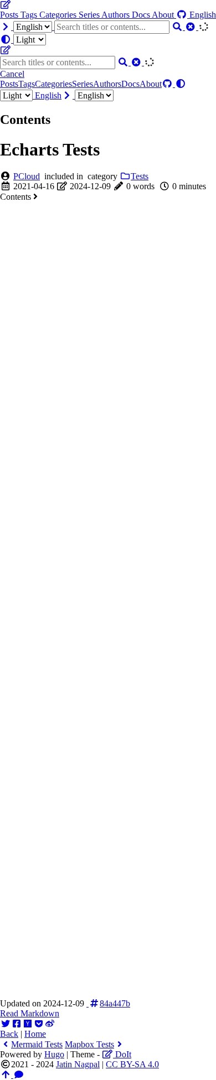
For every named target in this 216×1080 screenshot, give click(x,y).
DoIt (122, 1054)
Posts (10, 14)
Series (90, 14)
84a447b (115, 1003)
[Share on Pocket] (38, 1024)
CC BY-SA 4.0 (132, 1064)
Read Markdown (29, 1013)
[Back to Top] (6, 1074)
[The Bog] (5, 4)
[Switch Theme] (23, 39)
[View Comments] (18, 1074)
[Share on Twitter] (5, 1024)
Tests (139, 176)
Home (35, 1034)
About (164, 14)
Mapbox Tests (89, 1044)
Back (9, 1034)
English (48, 95)
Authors (116, 14)
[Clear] (191, 27)
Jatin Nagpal (78, 1064)
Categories (59, 14)
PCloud (26, 176)
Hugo (54, 1054)
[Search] (178, 27)
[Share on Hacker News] (27, 1024)
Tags (29, 14)
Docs (142, 14)
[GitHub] (182, 14)
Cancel (12, 74)
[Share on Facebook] (16, 1024)
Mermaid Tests (37, 1044)
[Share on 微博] (49, 1024)
